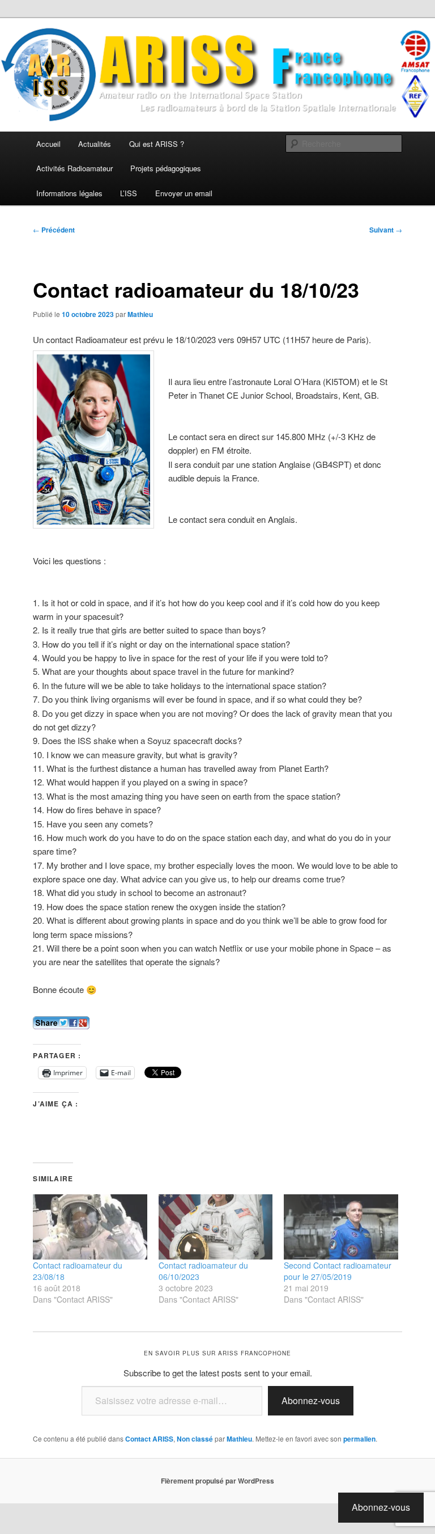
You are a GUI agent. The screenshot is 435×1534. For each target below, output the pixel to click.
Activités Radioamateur (74, 168)
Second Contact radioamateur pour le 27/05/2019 (337, 1271)
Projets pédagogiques (165, 168)
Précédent (54, 230)
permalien (359, 1439)
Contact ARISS (149, 1439)
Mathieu (140, 314)
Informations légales (69, 193)
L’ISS (128, 193)
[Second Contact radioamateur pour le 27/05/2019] (341, 1227)
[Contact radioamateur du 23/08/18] (90, 1227)
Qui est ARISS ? (156, 143)
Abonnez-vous (311, 1400)
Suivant (385, 230)
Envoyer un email (183, 193)
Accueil (48, 143)
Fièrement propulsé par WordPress (217, 1481)
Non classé (195, 1439)
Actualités (94, 143)
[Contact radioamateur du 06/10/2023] (216, 1227)
